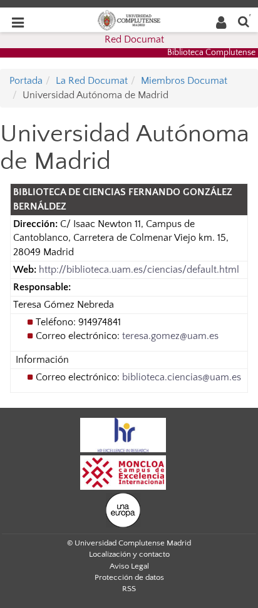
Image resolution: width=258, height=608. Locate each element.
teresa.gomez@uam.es (170, 336)
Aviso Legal (129, 566)
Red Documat (134, 39)
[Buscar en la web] (243, 21)
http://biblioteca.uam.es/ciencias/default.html (139, 269)
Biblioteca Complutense (211, 53)
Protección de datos (129, 577)
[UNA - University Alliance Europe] (123, 509)
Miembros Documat (184, 80)
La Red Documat (92, 80)
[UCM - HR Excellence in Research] (123, 434)
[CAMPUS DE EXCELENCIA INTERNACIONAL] (123, 471)
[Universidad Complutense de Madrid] (129, 19)
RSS (129, 588)
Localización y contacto (129, 554)
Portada (26, 80)
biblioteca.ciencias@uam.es (181, 377)
